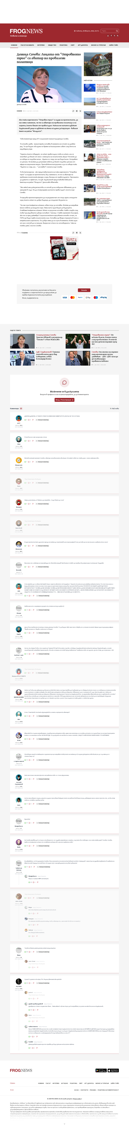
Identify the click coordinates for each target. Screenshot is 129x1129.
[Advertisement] (64, 11)
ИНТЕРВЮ (56, 1083)
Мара (30, 907)
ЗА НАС (76, 1090)
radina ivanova (33, 1027)
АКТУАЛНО (64, 1083)
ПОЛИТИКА (73, 1083)
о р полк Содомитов (19, 783)
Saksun (31, 930)
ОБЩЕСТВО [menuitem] (52, 45)
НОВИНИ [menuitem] (14, 45)
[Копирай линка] (73, 111)
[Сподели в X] (80, 111)
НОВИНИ (19, 111)
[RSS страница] (117, 35)
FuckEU (31, 1042)
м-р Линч (19, 986)
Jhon (18, 444)
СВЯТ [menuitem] (73, 45)
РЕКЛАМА (93, 1090)
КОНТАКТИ (84, 1090)
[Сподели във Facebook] (76, 111)
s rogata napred (19, 761)
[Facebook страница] (111, 35)
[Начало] (108, 35)
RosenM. (18, 570)
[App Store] (113, 1070)
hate (18, 805)
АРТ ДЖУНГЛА (89, 1083)
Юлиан (19, 613)
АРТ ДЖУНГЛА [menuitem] (83, 45)
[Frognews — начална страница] (21, 1070)
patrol (31, 992)
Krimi (18, 740)
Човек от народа (19, 869)
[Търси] (117, 30)
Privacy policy (77, 1099)
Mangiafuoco (19, 826)
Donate (84, 290)
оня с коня (18, 901)
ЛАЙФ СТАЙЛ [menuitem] (113, 45)
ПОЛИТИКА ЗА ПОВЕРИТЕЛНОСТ (108, 1090)
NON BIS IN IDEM (19, 697)
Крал (18, 486)
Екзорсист (18, 465)
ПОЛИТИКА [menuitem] (63, 45)
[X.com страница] (114, 35)
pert (18, 423)
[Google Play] (101, 1070)
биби (18, 847)
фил (19, 719)
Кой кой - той (18, 655)
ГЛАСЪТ (48, 1083)
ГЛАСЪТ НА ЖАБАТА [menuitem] (27, 45)
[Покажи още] (64, 1124)
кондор (31, 919)
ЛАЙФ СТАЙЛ (115, 1083)
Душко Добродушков (36, 1004)
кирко (19, 634)
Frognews (25, 233)
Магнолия (19, 549)
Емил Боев (19, 528)
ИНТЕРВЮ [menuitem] (41, 45)
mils (19, 591)
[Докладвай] (33, 420)
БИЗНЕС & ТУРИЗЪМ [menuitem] (98, 45)
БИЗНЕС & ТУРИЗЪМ (102, 1083)
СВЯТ (81, 1083)
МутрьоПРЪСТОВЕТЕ (19, 676)
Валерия (19, 507)
